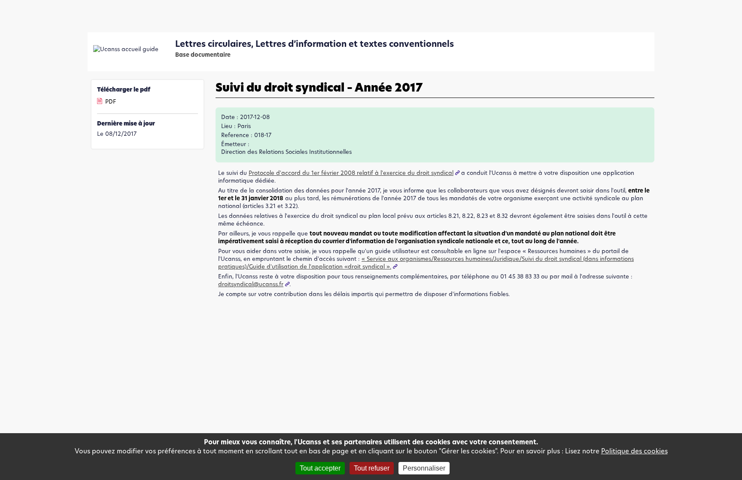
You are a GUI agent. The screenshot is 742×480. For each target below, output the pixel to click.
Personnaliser (424, 468)
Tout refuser (371, 468)
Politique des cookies (634, 451)
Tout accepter (320, 468)
